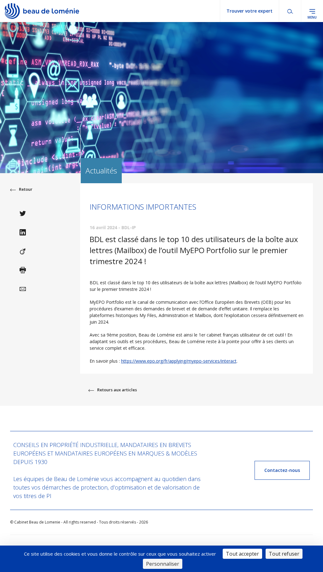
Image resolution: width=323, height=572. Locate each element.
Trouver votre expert (249, 11)
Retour (25, 189)
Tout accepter (242, 553)
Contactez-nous (282, 470)
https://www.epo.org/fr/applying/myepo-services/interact (179, 361)
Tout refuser (284, 553)
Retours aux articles (117, 390)
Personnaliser (162, 563)
